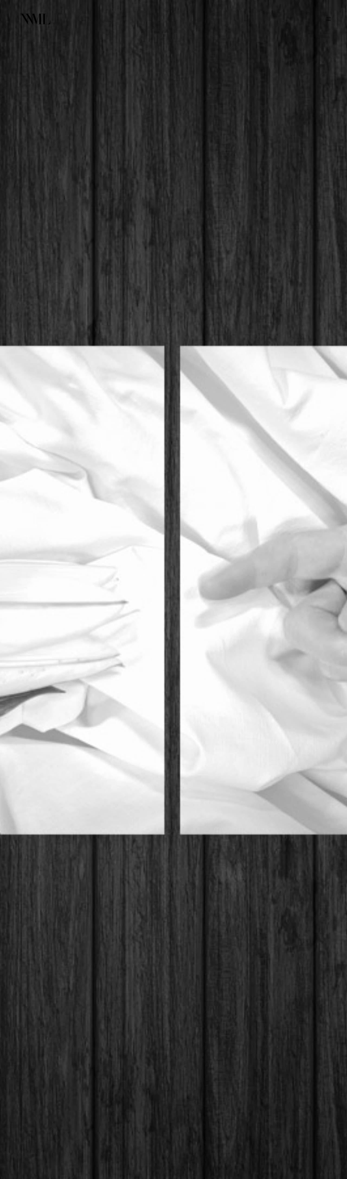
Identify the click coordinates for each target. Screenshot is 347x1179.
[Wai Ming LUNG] (35, 19)
